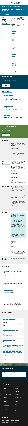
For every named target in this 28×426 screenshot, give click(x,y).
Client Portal (17, 391)
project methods (22, 182)
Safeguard (16, 405)
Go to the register (6, 85)
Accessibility (7, 420)
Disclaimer (5, 397)
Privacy (3, 420)
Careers (5, 391)
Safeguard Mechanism (19, 154)
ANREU (16, 389)
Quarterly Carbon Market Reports (7, 407)
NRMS (16, 411)
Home (4, 6)
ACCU (16, 402)
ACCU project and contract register (8, 410)
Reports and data (6, 405)
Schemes (7, 6)
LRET (15, 407)
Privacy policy (6, 392)
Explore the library (6, 134)
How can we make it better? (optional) (8, 371)
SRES (15, 408)
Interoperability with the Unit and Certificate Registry (8, 403)
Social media (17, 420)
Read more (5, 327)
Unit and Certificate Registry (19, 397)
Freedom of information (7, 394)
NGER (16, 404)
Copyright (12, 420)
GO (15, 410)
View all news (5, 316)
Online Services (17, 394)
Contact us (5, 389)
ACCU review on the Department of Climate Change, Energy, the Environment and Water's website (17, 235)
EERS (15, 392)
